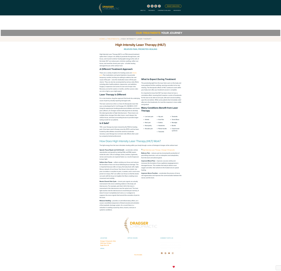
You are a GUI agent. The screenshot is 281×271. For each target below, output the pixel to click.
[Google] (152, 6)
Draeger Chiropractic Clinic (108, 241)
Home (102, 39)
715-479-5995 (138, 255)
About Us (142, 10)
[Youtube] (155, 6)
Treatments (151, 10)
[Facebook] (148, 6)
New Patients (177, 10)
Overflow (179, 267)
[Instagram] (159, 6)
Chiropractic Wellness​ (164, 10)
